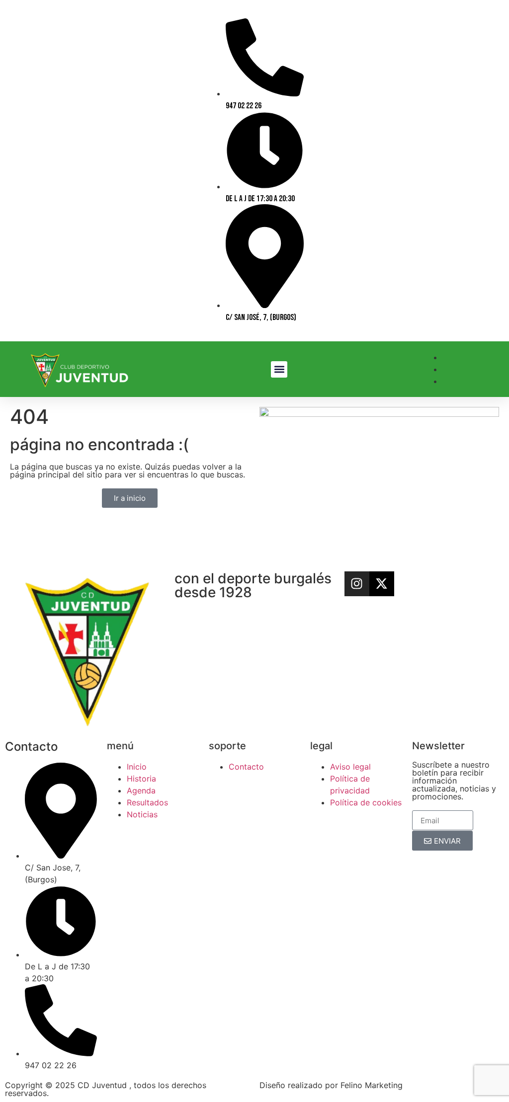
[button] (279, 369)
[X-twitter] (381, 583)
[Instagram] (356, 583)
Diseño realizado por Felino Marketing (331, 1085)
